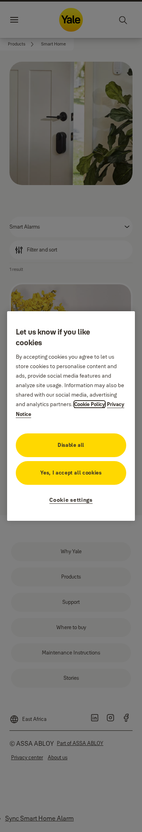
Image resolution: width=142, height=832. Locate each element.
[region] (71, 416)
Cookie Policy (89, 404)
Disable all (71, 445)
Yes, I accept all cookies (70, 472)
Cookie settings (71, 499)
